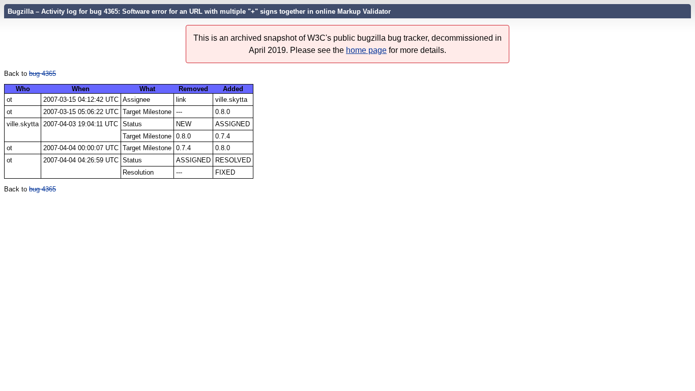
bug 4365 (42, 73)
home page (366, 50)
